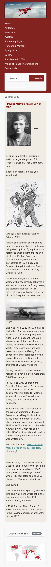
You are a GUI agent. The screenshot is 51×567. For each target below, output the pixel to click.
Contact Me (11, 68)
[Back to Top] (46, 562)
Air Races (10, 28)
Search (38, 78)
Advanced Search (16, 86)
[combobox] (18, 78)
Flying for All (11, 50)
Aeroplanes (11, 32)
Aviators (9, 36)
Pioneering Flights (14, 41)
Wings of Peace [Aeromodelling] (22, 63)
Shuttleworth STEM (15, 59)
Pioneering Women (15, 45)
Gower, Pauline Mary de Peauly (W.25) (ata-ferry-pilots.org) (24, 448)
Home (8, 23)
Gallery (8, 54)
